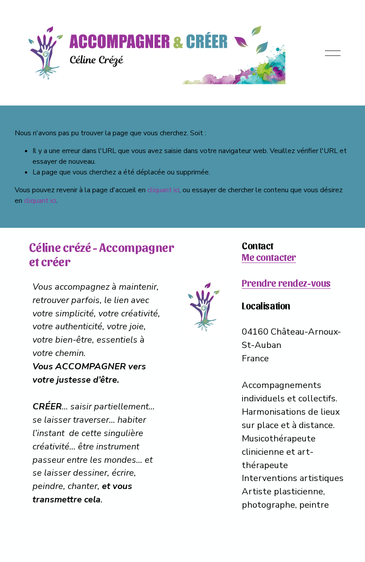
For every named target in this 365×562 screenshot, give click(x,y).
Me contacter (269, 257)
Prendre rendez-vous (286, 282)
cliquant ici (163, 190)
